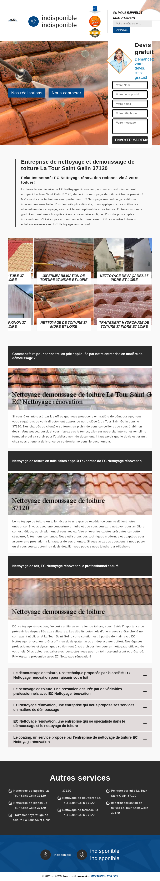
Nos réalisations (26, 93)
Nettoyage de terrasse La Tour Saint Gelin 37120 (80, 812)
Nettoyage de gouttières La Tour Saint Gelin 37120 (81, 800)
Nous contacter (66, 93)
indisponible (59, 17)
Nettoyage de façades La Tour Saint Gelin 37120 (31, 793)
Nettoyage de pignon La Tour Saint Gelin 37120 (30, 805)
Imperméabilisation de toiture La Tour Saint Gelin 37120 (129, 807)
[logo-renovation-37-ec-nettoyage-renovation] (13, 20)
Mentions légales (104, 876)
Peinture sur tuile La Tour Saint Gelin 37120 (129, 793)
